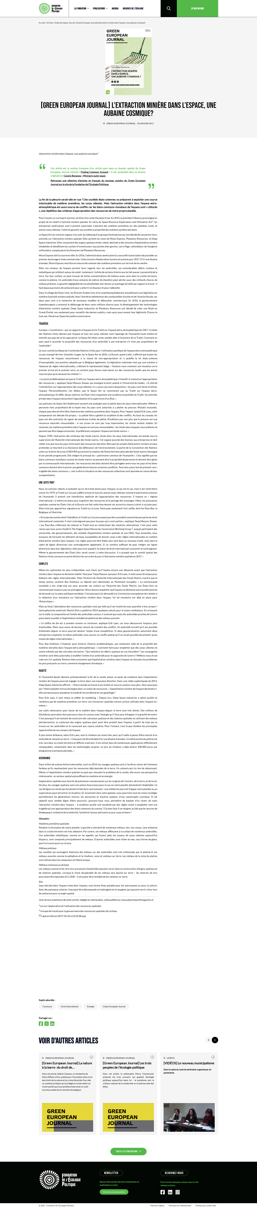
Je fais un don (197, 8)
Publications (99, 8)
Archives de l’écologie (133, 8)
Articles (50, 23)
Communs (47, 1006)
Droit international (69, 1006)
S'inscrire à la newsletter (114, 1192)
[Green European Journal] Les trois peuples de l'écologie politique (127, 1065)
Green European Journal (65, 23)
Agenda (115, 8)
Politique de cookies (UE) (205, 1205)
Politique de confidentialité (180, 1205)
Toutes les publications (127, 1151)
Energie (90, 1006)
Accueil (42, 23)
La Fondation (80, 8)
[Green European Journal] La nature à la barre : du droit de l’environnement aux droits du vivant (67, 1065)
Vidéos (171, 1058)
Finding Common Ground (94, 172)
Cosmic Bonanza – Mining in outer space (84, 175)
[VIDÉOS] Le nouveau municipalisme (189, 1063)
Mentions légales (157, 1205)
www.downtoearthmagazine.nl (137, 899)
